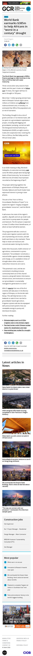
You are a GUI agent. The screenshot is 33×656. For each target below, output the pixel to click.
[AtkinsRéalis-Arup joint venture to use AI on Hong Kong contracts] (16, 449)
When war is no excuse (15, 562)
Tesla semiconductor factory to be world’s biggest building (18, 596)
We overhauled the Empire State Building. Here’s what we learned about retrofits (18, 577)
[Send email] (21, 45)
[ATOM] (9, 652)
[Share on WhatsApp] (17, 45)
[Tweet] (9, 45)
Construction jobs (13, 519)
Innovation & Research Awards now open (17, 568)
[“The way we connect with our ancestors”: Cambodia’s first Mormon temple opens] (16, 498)
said (27, 170)
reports (10, 288)
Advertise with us (22, 638)
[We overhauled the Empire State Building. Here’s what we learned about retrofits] (16, 473)
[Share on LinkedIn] (13, 45)
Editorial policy (22, 645)
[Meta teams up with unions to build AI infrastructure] (16, 426)
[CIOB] (23, 653)
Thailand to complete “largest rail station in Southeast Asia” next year (18, 587)
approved (20, 76)
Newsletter (6, 638)
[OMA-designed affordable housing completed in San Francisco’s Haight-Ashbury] (16, 401)
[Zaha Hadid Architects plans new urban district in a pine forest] (16, 377)
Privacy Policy (21, 641)
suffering (22, 103)
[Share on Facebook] (5, 45)
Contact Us (6, 645)
